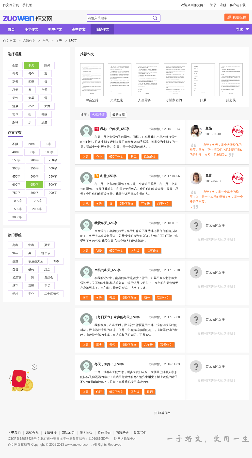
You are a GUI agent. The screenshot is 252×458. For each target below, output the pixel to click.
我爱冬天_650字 (105, 223)
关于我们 (14, 433)
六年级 (135, 250)
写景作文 (166, 344)
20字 (31, 144)
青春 (56, 261)
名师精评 (98, 114)
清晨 (15, 106)
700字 (53, 184)
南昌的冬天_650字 (107, 270)
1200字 (37, 201)
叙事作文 (163, 203)
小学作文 (31, 29)
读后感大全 (35, 261)
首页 (11, 29)
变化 (31, 293)
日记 (150, 391)
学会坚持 (92, 100)
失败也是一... (119, 100)
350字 (35, 168)
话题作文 (102, 29)
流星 (44, 122)
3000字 (17, 217)
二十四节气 (51, 293)
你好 (99, 391)
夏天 (15, 81)
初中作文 (55, 29)
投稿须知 (104, 433)
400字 (53, 168)
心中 (99, 156)
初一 (147, 297)
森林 (15, 122)
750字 (16, 193)
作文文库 (9, 41)
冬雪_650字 (108, 176)
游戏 (86, 203)
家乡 (99, 344)
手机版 (27, 5)
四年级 (135, 391)
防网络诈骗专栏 (125, 439)
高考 (15, 245)
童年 (15, 253)
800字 (35, 193)
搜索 (155, 18)
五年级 (145, 203)
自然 (45, 41)
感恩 (15, 261)
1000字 (17, 201)
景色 (31, 73)
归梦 (203, 100)
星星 (31, 106)
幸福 (47, 285)
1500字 (17, 209)
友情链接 (50, 433)
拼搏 (31, 269)
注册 (223, 5)
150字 (16, 160)
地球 (15, 114)
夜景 (44, 90)
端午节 (45, 253)
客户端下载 (238, 5)
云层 (112, 297)
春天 (15, 73)
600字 (16, 184)
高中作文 (79, 29)
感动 (15, 285)
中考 (31, 245)
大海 (47, 106)
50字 (32, 152)
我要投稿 (236, 17)
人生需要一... (147, 100)
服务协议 (86, 433)
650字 (35, 184)
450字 (16, 176)
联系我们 (140, 433)
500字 (35, 176)
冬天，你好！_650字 (109, 364)
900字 (53, 193)
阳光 (47, 65)
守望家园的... (175, 100)
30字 (48, 144)
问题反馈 (122, 433)
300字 (16, 168)
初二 (134, 156)
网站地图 (68, 433)
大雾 (31, 98)
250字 (53, 160)
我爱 (99, 250)
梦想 (15, 293)
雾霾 (44, 114)
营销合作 (32, 433)
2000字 (37, 209)
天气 (15, 98)
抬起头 (231, 100)
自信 (15, 269)
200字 (35, 160)
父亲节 (16, 277)
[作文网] (27, 18)
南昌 (86, 297)
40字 (15, 152)
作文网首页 (11, 5)
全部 (15, 65)
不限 (15, 144)
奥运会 (48, 277)
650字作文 (116, 156)
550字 (53, 176)
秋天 (15, 90)
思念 (47, 269)
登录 (213, 5)
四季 (31, 81)
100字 (49, 152)
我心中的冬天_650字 (114, 129)
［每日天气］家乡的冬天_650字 (117, 317)
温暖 (31, 285)
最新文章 (118, 114)
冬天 (59, 41)
